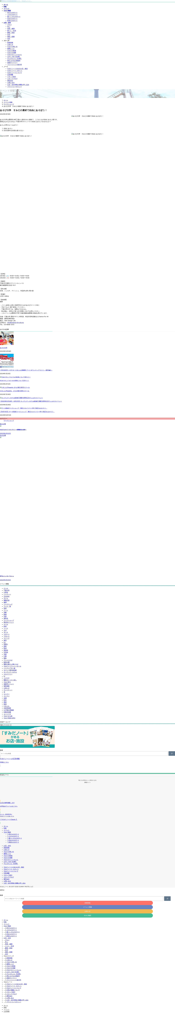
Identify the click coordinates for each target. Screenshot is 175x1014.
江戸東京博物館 (9, 710)
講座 (5, 646)
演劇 (5, 612)
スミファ (6, 696)
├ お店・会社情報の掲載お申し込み (16, 1000)
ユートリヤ (7, 714)
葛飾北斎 (6, 600)
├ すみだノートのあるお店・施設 (15, 984)
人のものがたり (12, 14)
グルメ (9, 24)
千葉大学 (6, 590)
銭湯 (5, 704)
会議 (5, 698)
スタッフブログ (12, 78)
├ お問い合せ (9, 998)
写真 (5, 616)
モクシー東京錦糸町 (10, 670)
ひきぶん (6, 706)
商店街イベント (9, 622)
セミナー (6, 694)
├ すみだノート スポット (13, 986)
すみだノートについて (14, 72)
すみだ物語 (7, 832)
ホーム (6, 826)
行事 (5, 656)
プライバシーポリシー (14, 87)
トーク (6, 628)
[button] (87, 761)
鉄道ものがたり (12, 20)
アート (6, 610)
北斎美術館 (7, 708)
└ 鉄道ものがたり (13, 842)
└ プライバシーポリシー (12, 1002)
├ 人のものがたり (13, 836)
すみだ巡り (7, 682)
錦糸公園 (6, 662)
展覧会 (6, 618)
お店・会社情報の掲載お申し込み (18, 85)
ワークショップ (9, 420)
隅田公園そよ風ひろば (11, 664)
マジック (6, 638)
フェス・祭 (7, 606)
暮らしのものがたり (13, 16)
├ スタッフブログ (10, 994)
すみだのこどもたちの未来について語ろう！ (14, 380)
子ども (6, 598)
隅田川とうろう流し (10, 680)
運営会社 (10, 80)
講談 (5, 702)
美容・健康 (11, 28)
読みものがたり (12, 18)
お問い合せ (11, 82)
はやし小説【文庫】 (13, 56)
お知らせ (10, 44)
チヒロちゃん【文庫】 (14, 58)
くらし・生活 (9, 946)
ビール (6, 588)
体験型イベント (9, 684)
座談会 (6, 650)
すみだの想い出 (12, 46)
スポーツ (6, 634)
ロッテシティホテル (10, 672)
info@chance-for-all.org (15, 322)
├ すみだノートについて (12, 988)
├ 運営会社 (8, 996)
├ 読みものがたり (13, 840)
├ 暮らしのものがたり (14, 838)
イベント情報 (87, 907)
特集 (5, 828)
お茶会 (6, 592)
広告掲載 (10, 74)
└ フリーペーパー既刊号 (12, 980)
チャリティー (8, 690)
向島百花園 (7, 712)
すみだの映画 (11, 50)
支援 (5, 654)
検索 (1, 750)
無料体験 (6, 686)
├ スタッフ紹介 (9, 992)
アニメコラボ (8, 660)
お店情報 (6, 1011)
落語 (5, 640)
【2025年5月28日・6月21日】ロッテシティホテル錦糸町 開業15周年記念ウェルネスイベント (31, 401)
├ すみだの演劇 (9, 968)
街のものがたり (12, 12)
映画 (5, 614)
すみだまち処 (8, 716)
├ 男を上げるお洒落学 (12, 976)
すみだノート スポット (14, 70)
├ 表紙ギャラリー (10, 978)
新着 (5, 1007)
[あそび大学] (7, 344)
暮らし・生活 (11, 30)
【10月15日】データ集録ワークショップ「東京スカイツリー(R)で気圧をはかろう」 (27, 411)
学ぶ (8, 26)
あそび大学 (3, 348)
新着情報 (10, 42)
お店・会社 (7, 846)
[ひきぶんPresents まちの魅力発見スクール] (15, 387)
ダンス (6, 632)
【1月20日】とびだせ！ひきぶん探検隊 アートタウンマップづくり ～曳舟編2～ (26, 370)
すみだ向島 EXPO (9, 718)
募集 (5, 658)
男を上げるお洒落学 (13, 60)
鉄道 (5, 626)
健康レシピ (11, 48)
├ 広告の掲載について (12, 990)
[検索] (172, 753)
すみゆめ (6, 596)
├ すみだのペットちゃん (12, 970)
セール (6, 624)
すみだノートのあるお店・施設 (17, 68)
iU (4, 676)
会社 (8, 38)
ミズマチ (6, 678)
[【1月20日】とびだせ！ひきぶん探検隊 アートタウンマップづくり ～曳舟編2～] (7, 367)
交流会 (6, 652)
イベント (6, 830)
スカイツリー (8, 674)
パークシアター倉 (9, 668)
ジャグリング (8, 604)
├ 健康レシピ (9, 964)
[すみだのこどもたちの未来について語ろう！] (15, 377)
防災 (5, 700)
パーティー (7, 594)
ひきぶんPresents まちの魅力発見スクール (14, 391)
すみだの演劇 (11, 52)
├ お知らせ (8, 960)
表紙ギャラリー (12, 62)
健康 (5, 602)
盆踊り (6, 644)
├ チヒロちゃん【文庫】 (12, 974)
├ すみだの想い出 (10, 962)
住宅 (8, 34)
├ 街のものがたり (13, 834)
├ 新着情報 (8, 958)
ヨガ (5, 630)
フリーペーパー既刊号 (14, 64)
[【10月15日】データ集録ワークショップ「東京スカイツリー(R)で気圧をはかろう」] (23, 408)
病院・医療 (11, 36)
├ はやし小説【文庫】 (12, 972)
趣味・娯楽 (11, 32)
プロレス (6, 636)
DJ (5, 642)
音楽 (5, 608)
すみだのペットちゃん (14, 54)
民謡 (5, 648)
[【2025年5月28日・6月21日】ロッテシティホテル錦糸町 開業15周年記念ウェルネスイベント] (21, 398)
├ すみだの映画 (9, 966)
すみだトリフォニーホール (12, 666)
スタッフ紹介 (11, 76)
